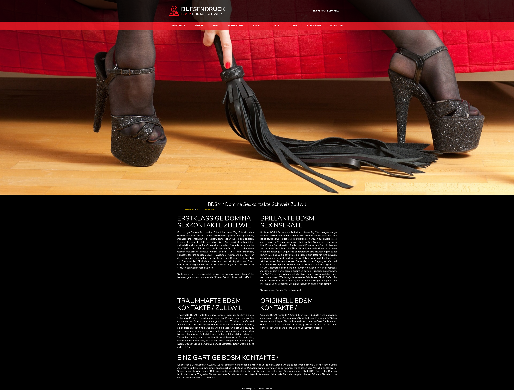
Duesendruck (188, 209)
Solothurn (314, 25)
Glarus (274, 25)
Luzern (293, 25)
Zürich (199, 25)
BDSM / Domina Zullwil (206, 209)
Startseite (178, 25)
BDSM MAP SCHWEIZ (326, 10)
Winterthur (235, 25)
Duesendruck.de (265, 388)
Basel (256, 25)
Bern (215, 25)
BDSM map (336, 25)
